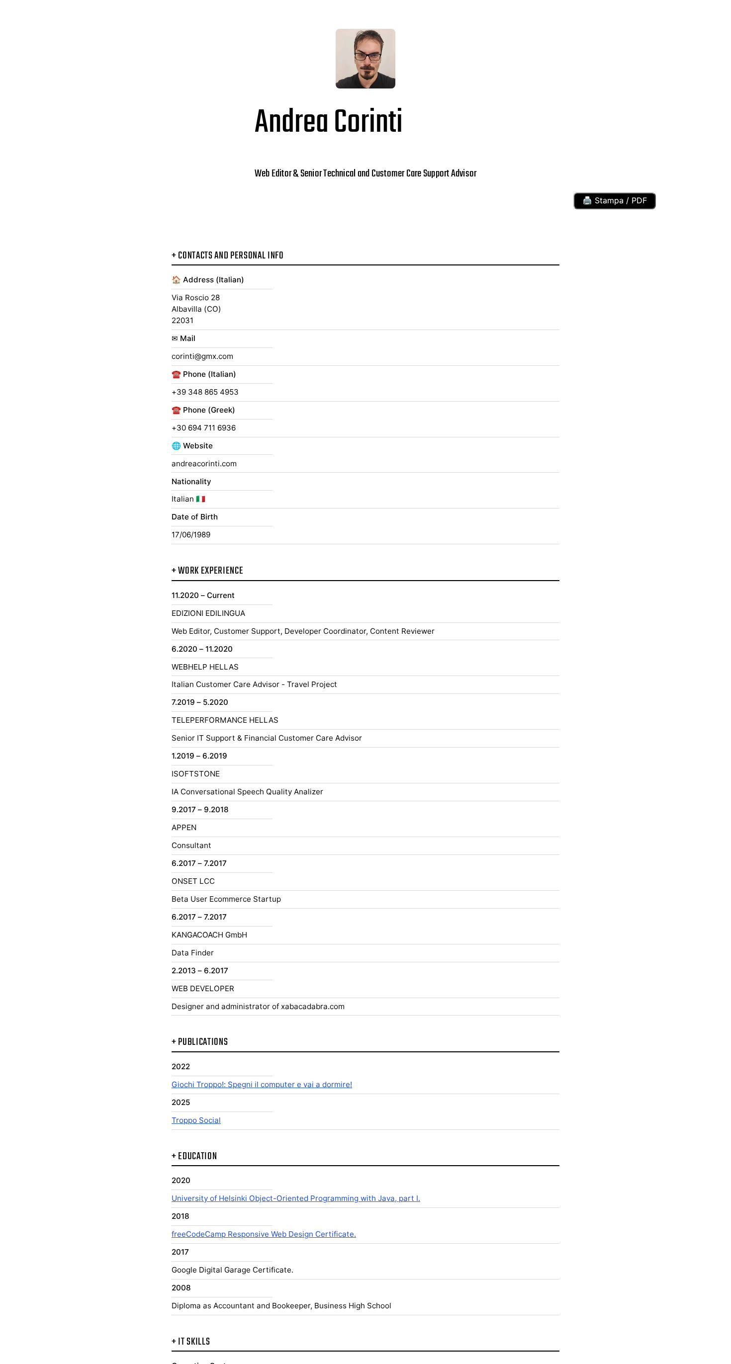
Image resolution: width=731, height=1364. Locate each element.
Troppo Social (196, 1120)
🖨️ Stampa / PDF (614, 200)
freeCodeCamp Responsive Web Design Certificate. (264, 1234)
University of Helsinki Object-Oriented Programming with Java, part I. (296, 1198)
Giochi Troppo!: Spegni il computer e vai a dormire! (262, 1084)
